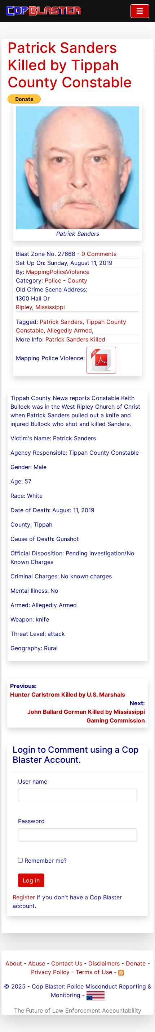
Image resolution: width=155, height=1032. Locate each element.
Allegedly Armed (69, 330)
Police (53, 280)
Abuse (36, 963)
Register (24, 897)
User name (32, 781)
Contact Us (66, 963)
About (13, 963)
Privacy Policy (50, 972)
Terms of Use (94, 972)
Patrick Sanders (61, 321)
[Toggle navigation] (139, 11)
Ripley (24, 307)
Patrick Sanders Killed (75, 339)
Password (31, 821)
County (77, 280)
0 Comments (98, 253)
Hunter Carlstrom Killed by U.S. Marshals (67, 694)
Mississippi (50, 307)
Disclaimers (104, 963)
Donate (136, 963)
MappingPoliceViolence (57, 271)
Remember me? (46, 860)
